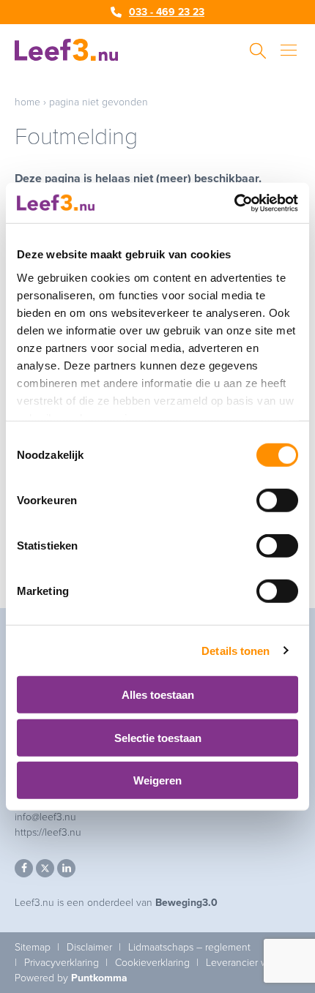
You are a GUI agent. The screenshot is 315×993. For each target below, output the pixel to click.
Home (27, 102)
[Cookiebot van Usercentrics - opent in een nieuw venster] (234, 202)
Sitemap (33, 947)
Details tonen (235, 650)
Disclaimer (89, 947)
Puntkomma (99, 978)
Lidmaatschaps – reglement (189, 947)
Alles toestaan (158, 695)
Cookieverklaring (152, 962)
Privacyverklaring (61, 962)
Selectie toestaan (157, 737)
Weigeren (157, 780)
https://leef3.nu (48, 832)
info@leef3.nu (45, 817)
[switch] (277, 500)
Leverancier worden (250, 962)
